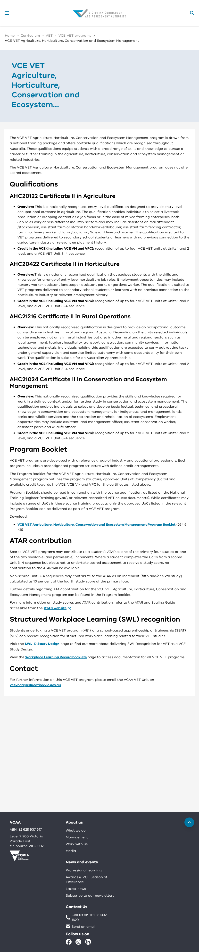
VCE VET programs (74, 35)
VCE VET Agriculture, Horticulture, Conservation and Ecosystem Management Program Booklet (96, 524)
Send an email (84, 926)
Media (71, 851)
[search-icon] (192, 13)
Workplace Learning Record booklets (56, 657)
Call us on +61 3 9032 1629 (89, 917)
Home (10, 35)
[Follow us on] (69, 942)
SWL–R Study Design (42, 643)
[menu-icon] (7, 13)
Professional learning (84, 870)
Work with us (77, 844)
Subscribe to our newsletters (90, 895)
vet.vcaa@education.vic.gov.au (35, 685)
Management (77, 837)
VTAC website (55, 608)
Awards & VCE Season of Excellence (86, 879)
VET (49, 35)
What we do (76, 830)
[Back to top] (189, 822)
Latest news (76, 888)
